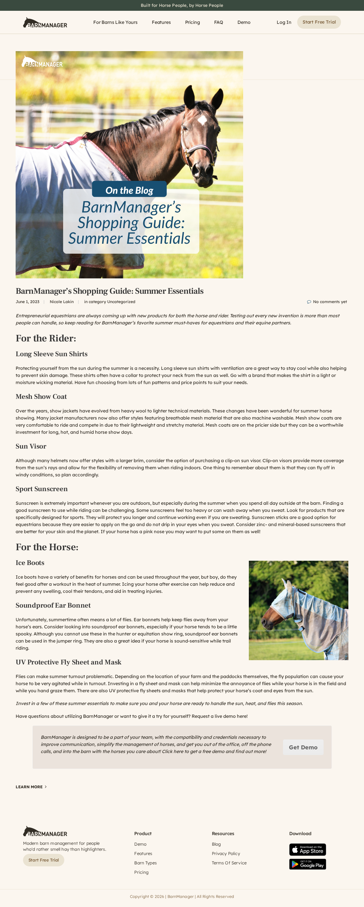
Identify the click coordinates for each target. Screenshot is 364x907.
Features (161, 22)
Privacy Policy (226, 853)
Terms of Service (229, 863)
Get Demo (303, 747)
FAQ (219, 22)
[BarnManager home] (45, 22)
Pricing (192, 22)
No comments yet (330, 301)
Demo (243, 22)
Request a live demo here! (220, 716)
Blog (216, 844)
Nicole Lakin (62, 301)
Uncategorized (121, 301)
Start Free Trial (319, 22)
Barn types (145, 863)
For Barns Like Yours (115, 22)
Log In (284, 22)
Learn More (29, 786)
